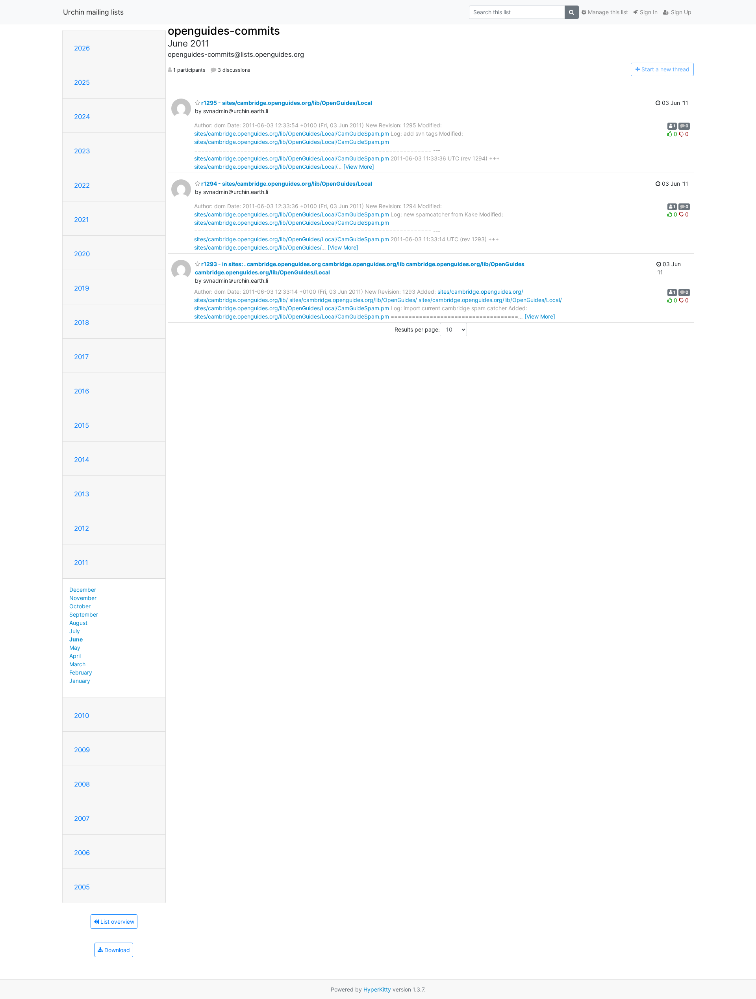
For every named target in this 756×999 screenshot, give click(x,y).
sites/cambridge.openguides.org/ (480, 291)
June (76, 639)
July (74, 631)
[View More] (358, 166)
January (79, 680)
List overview (116, 921)
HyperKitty (377, 989)
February (80, 672)
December (82, 589)
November (82, 598)
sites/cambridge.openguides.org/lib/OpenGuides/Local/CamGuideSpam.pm (291, 133)
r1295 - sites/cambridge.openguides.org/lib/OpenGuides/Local (286, 102)
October (80, 606)
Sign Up (680, 12)
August (78, 622)
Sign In (648, 12)
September (83, 614)
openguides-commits (224, 30)
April (75, 655)
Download (116, 950)
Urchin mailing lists (93, 12)
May (74, 647)
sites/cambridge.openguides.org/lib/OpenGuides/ (257, 247)
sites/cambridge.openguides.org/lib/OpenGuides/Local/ (265, 166)
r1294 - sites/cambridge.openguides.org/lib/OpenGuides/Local (286, 183)
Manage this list (607, 12)
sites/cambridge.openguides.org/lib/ (241, 299)
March (77, 664)
